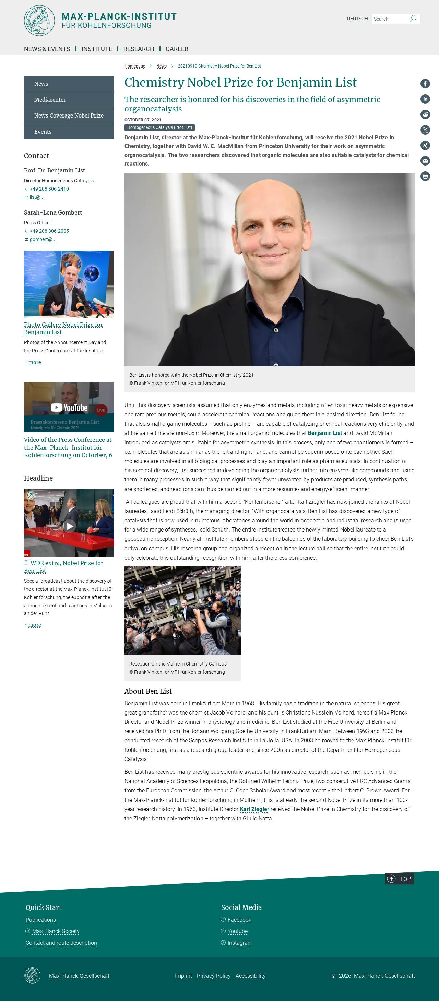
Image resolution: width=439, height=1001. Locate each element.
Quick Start (44, 908)
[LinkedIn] (425, 99)
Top (405, 879)
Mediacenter (50, 100)
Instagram (240, 943)
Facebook (239, 920)
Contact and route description (61, 943)
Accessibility (251, 976)
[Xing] (425, 145)
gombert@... (43, 239)
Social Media (241, 908)
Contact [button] (36, 156)
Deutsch (357, 18)
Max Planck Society (56, 931)
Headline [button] (38, 479)
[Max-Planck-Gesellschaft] (36, 976)
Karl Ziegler (254, 809)
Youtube (238, 931)
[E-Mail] (425, 161)
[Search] (413, 19)
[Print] (425, 176)
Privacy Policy (214, 976)
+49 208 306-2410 (49, 189)
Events (43, 132)
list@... (37, 197)
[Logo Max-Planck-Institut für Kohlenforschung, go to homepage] (152, 20)
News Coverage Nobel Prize (69, 115)
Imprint (183, 976)
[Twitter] (425, 130)
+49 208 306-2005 (49, 231)
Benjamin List (325, 433)
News (41, 84)
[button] (409, 361)
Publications (41, 920)
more (34, 362)
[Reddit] (425, 114)
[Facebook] (425, 83)
